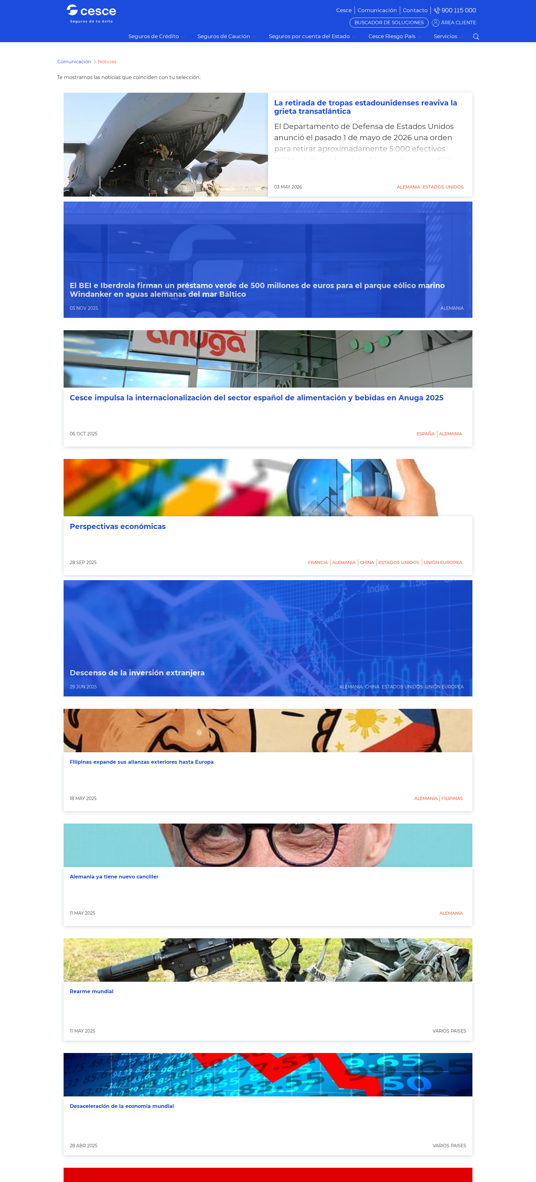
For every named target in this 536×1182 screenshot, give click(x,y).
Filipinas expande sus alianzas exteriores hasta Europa (142, 762)
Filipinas (452, 798)
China (367, 562)
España (426, 434)
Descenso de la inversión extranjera (137, 673)
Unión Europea (443, 562)
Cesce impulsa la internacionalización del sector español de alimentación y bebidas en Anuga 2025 (257, 398)
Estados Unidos (443, 187)
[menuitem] (377, 10)
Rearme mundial (92, 991)
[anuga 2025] (268, 359)
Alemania (408, 187)
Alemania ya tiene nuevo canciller (114, 877)
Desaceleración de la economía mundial (122, 1106)
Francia (318, 562)
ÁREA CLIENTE (458, 22)
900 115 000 (459, 10)
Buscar (476, 36)
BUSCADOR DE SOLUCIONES (389, 22)
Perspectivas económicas (118, 526)
